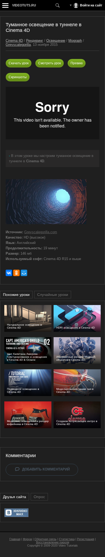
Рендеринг (34, 41)
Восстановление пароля (52, 542)
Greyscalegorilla (18, 45)
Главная (14, 539)
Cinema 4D (14, 41)
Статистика (67, 539)
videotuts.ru (24, 5)
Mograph (75, 41)
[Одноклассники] (16, 273)
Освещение (55, 41)
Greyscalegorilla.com (40, 232)
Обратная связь (45, 539)
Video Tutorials (68, 545)
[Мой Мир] (24, 273)
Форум (27, 539)
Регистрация (85, 539)
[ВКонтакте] (9, 273)
